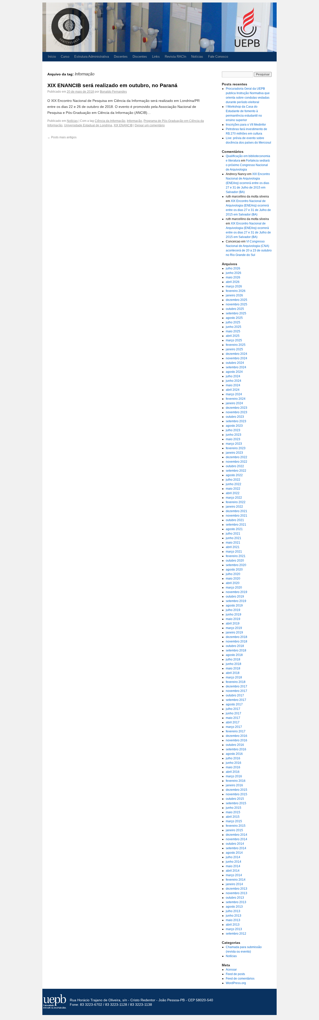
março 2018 (234, 677)
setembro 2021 (236, 524)
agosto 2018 (234, 655)
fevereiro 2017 (235, 731)
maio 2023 (233, 439)
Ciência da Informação (110, 121)
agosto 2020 (234, 569)
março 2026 (234, 286)
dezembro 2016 (236, 736)
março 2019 (234, 628)
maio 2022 (233, 488)
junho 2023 (233, 434)
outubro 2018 (235, 646)
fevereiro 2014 (235, 879)
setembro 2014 (236, 848)
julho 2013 (233, 911)
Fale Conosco (218, 56)
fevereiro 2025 (235, 345)
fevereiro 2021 (235, 556)
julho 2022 (233, 479)
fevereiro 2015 (235, 825)
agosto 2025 (234, 318)
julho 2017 (233, 709)
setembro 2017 (236, 700)
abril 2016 (232, 772)
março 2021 (234, 551)
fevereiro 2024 (235, 399)
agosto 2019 (234, 605)
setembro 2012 (236, 933)
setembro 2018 (236, 650)
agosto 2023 (234, 425)
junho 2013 (233, 915)
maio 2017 (233, 718)
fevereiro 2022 (235, 502)
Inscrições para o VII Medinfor (246, 124)
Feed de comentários (240, 978)
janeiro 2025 (234, 349)
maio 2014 (233, 866)
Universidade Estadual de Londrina (88, 125)
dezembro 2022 (236, 457)
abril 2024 (232, 390)
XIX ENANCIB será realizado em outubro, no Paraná (112, 85)
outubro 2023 (235, 416)
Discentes (140, 56)
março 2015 (234, 821)
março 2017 (234, 727)
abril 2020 (232, 583)
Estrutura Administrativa (91, 56)
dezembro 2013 (236, 888)
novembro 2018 (236, 641)
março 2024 (234, 394)
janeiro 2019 (234, 632)
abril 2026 (232, 282)
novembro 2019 (236, 592)
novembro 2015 (236, 794)
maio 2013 (233, 920)
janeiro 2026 (234, 295)
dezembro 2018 (236, 637)
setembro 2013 (236, 902)
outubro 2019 (235, 596)
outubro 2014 (235, 843)
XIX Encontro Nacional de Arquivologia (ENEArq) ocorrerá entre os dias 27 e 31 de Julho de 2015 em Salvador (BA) (248, 183)
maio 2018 (233, 668)
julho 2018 (233, 659)
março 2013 (234, 929)
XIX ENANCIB (123, 125)
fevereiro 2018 (235, 682)
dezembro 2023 (236, 407)
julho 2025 (233, 322)
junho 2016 (233, 763)
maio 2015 (233, 812)
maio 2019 (233, 619)
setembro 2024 (236, 367)
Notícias (197, 56)
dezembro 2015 (236, 790)
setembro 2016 (236, 749)
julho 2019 (233, 610)
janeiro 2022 (234, 506)
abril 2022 (232, 493)
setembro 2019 (236, 601)
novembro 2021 (236, 515)
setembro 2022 (236, 470)
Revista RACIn (175, 56)
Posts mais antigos (62, 137)
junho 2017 (233, 713)
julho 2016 (233, 758)
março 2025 (234, 340)
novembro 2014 (236, 839)
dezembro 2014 (236, 834)
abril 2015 (232, 816)
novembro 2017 (236, 691)
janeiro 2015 (234, 830)
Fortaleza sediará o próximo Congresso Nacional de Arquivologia (248, 165)
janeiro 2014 (234, 884)
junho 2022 (233, 484)
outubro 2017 (235, 695)
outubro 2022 (235, 466)
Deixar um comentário (150, 125)
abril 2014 (232, 870)
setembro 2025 (236, 313)
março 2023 (234, 443)
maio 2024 (233, 385)
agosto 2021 (234, 529)
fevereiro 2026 (235, 291)
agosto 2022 (234, 475)
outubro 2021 (235, 520)
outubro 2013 (235, 897)
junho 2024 (233, 381)
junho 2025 (233, 327)
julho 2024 (233, 376)
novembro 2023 (236, 412)
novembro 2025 (236, 304)
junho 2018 (233, 664)
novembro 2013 (236, 893)
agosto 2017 (234, 704)
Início (52, 56)
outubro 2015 (235, 799)
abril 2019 (232, 623)
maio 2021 (233, 542)
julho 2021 (233, 533)
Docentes (121, 56)
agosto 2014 (234, 852)
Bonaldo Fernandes (113, 91)
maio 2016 (233, 767)
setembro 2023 (236, 421)
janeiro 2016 (234, 785)
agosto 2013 (234, 906)
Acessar (231, 969)
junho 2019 (233, 614)
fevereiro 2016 (235, 781)
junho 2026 (233, 273)
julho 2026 (233, 268)
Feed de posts (235, 974)
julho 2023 (233, 430)
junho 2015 (233, 808)
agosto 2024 (234, 372)
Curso (65, 56)
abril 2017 (232, 722)
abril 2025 (232, 336)
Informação (134, 121)
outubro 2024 (235, 363)
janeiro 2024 (234, 403)
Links (156, 56)
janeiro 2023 (234, 452)
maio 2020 (233, 578)
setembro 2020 (236, 565)
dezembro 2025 (236, 300)
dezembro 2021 (236, 511)
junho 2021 (233, 538)
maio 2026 (233, 277)
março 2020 (234, 587)
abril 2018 (232, 673)
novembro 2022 (236, 461)
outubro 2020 (235, 560)
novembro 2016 (236, 740)
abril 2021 (232, 547)
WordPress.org (236, 983)
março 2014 (234, 875)
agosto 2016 (234, 754)
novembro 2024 (236, 358)
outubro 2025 (235, 309)
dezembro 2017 (236, 686)
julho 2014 (233, 857)
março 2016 (234, 776)
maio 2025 (233, 331)
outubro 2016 (235, 745)
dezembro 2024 (236, 354)
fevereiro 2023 (235, 448)
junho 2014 (233, 861)
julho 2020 (233, 574)
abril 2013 (232, 924)
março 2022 (234, 497)
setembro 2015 (236, 803)
